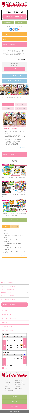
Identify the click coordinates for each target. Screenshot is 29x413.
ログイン (25, 59)
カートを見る (14, 406)
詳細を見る (22, 147)
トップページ (7, 380)
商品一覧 (6, 386)
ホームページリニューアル (10, 239)
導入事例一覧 (7, 388)
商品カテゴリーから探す (9, 44)
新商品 (4, 39)
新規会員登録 (7, 22)
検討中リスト (21, 22)
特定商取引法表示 (19, 382)
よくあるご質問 (10, 26)
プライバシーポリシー (20, 384)
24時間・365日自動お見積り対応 (14, 16)
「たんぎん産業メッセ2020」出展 (12, 247)
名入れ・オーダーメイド (14, 75)
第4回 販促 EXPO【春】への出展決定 (12, 243)
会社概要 (18, 386)
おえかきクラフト (7, 34)
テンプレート (7, 384)
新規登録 (14, 396)
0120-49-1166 (16, 12)
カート (14, 68)
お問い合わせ (19, 26)
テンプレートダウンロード (14, 80)
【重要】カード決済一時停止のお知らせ (13, 235)
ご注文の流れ (7, 382)
